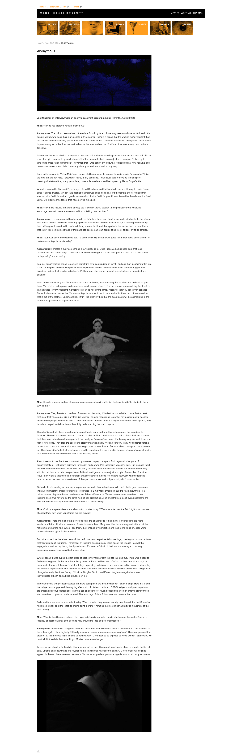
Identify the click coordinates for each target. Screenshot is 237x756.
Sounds (164, 24)
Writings (73, 24)
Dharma (186, 24)
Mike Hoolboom (61, 12)
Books (120, 24)
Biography (54, 7)
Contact (43, 7)
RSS (65, 7)
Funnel (142, 24)
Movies (52, 24)
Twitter (76, 7)
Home (40, 43)
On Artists (95, 24)
